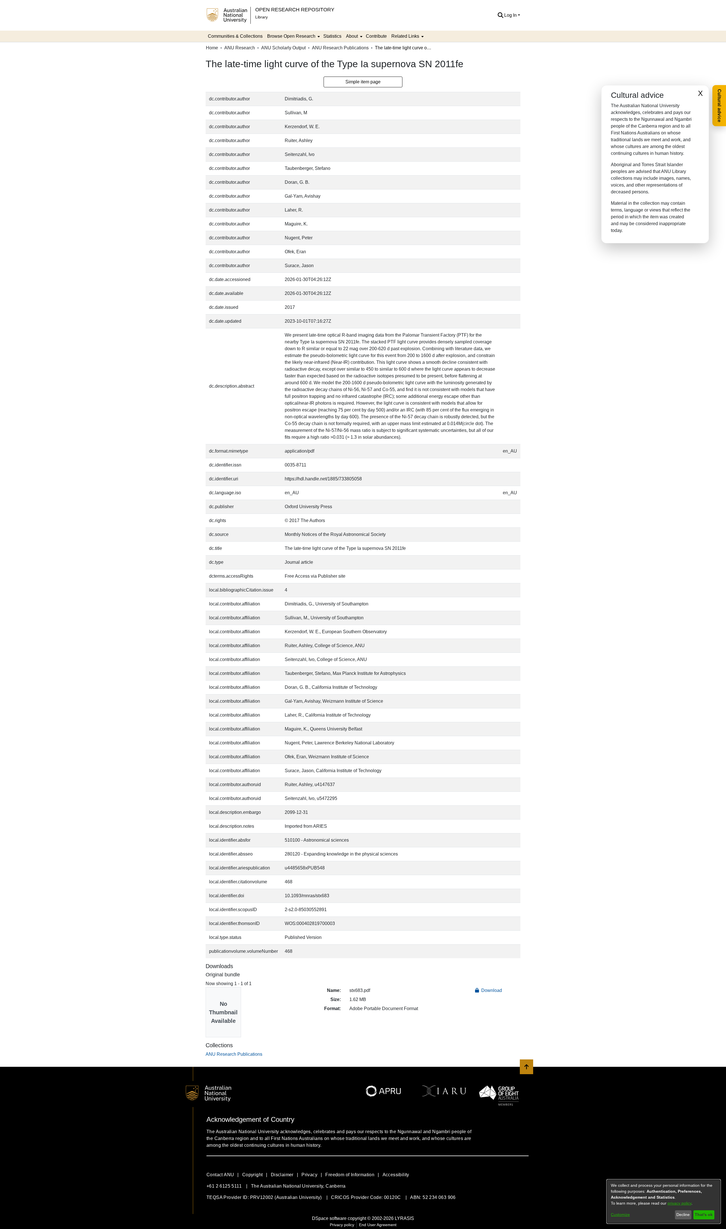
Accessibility (396, 1174)
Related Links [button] (405, 36)
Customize (620, 1214)
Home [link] (212, 47)
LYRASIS (404, 1218)
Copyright (252, 1174)
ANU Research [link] (239, 47)
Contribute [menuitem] (376, 36)
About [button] (352, 36)
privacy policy (679, 1203)
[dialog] (663, 1201)
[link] (234, 1054)
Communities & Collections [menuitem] (235, 36)
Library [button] (261, 17)
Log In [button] (511, 15)
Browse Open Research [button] (291, 36)
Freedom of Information (349, 1174)
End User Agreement (377, 1224)
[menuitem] (293, 36)
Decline (683, 1214)
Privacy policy (342, 1224)
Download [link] (491, 990)
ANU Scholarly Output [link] (283, 47)
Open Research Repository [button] (294, 9)
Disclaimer (282, 1174)
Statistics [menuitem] (332, 36)
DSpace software (329, 1218)
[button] (500, 15)
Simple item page (363, 81)
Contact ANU (220, 1174)
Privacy (309, 1174)
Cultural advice (719, 105)
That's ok (704, 1214)
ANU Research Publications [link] (340, 47)
